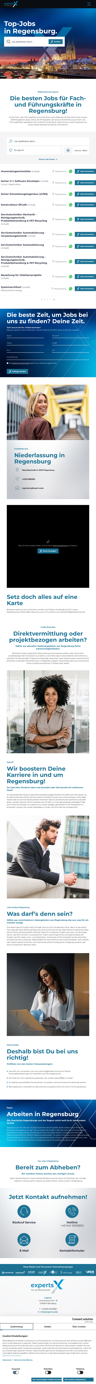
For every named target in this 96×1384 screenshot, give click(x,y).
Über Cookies (79, 1326)
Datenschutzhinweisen (11, 1355)
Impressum (7, 1360)
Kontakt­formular (72, 1250)
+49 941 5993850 (28, 479)
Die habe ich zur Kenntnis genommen (33, 363)
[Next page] (54, 299)
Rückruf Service (24, 1222)
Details (47, 1326)
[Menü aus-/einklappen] (89, 4)
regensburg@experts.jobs (33, 488)
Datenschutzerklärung (60, 546)
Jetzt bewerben (87, 171)
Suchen (57, 42)
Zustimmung (16, 1326)
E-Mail (24, 1250)
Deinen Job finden (47, 159)
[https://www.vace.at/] (73, 1272)
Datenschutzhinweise (21, 363)
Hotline (72, 1224)
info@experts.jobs (49, 1311)
